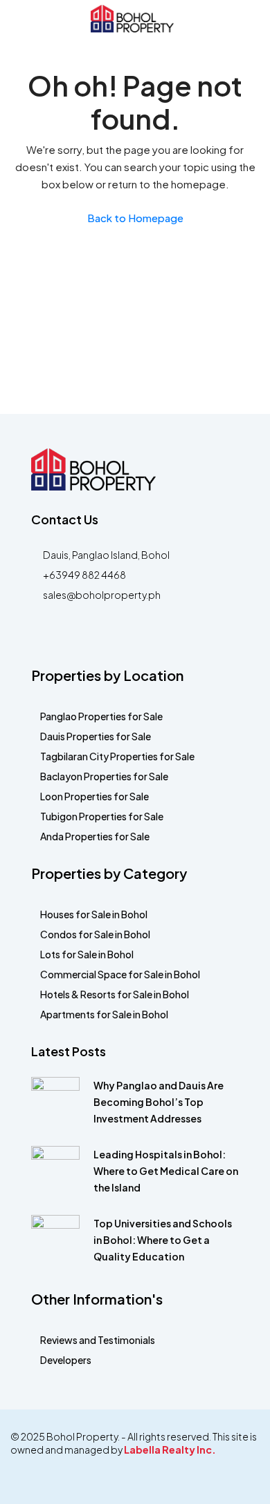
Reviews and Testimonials (97, 1340)
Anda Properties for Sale (95, 836)
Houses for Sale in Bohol (93, 914)
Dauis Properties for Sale (95, 736)
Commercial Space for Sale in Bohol (120, 974)
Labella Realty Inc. (170, 1449)
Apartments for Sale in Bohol (104, 1014)
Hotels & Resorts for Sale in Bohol (114, 994)
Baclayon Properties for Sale (104, 776)
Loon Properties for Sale (94, 796)
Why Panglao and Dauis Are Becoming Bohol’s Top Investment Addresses (158, 1102)
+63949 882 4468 (84, 574)
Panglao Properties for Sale (101, 716)
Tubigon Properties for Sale (101, 816)
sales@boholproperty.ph (102, 594)
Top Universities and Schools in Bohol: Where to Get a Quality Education (162, 1240)
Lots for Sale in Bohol (87, 954)
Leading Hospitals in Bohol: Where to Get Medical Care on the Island (165, 1171)
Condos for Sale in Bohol (95, 934)
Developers (65, 1360)
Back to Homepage (135, 217)
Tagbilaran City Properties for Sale (117, 756)
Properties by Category (109, 873)
